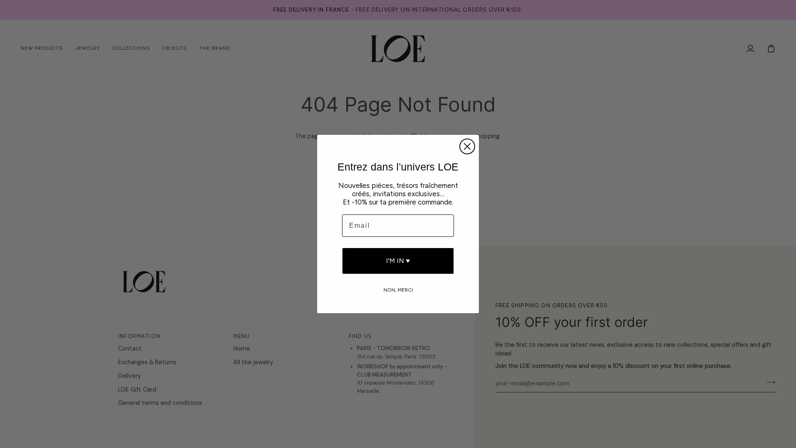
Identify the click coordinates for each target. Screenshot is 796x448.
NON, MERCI (398, 289)
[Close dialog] (467, 146)
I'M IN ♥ (398, 261)
